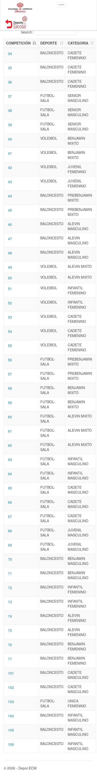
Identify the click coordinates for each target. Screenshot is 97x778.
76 (10, 644)
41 (10, 153)
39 (10, 124)
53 (10, 317)
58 (10, 388)
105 (11, 730)
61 (10, 430)
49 (10, 267)
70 (10, 559)
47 (10, 238)
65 (10, 487)
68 (10, 530)
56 (10, 359)
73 (10, 601)
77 (10, 658)
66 (10, 502)
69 (10, 544)
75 (10, 630)
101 (11, 673)
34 (10, 53)
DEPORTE (48, 42)
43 (10, 181)
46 (10, 224)
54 (10, 331)
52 (10, 302)
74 (10, 616)
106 (11, 744)
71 (10, 573)
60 (10, 416)
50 (10, 277)
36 (10, 81)
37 (10, 96)
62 (10, 445)
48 (10, 252)
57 (10, 374)
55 (10, 345)
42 (10, 167)
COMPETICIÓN (18, 42)
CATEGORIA (78, 42)
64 (10, 473)
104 (11, 715)
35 (10, 67)
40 (10, 138)
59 (10, 402)
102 (11, 687)
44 (10, 195)
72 (10, 587)
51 (10, 288)
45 (10, 210)
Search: (27, 31)
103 (11, 701)
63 (10, 459)
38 (10, 110)
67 (10, 516)
